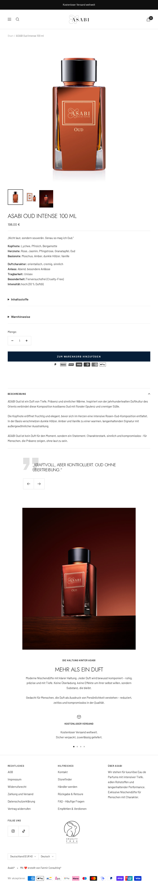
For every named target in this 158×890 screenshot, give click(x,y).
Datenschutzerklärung (21, 801)
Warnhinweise (20, 316)
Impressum (14, 779)
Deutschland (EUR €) (21, 856)
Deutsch (45, 856)
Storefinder (65, 779)
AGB (10, 772)
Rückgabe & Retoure (70, 794)
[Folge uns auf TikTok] (23, 831)
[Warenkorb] (148, 19)
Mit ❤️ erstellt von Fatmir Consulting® (40, 867)
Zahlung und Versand (20, 794)
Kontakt (63, 772)
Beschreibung (17, 393)
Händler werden (67, 786)
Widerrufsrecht (17, 786)
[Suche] (17, 19)
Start (10, 35)
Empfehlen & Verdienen (72, 808)
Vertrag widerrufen (19, 808)
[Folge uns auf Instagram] (13, 831)
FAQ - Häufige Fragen (71, 801)
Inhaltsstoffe (20, 299)
